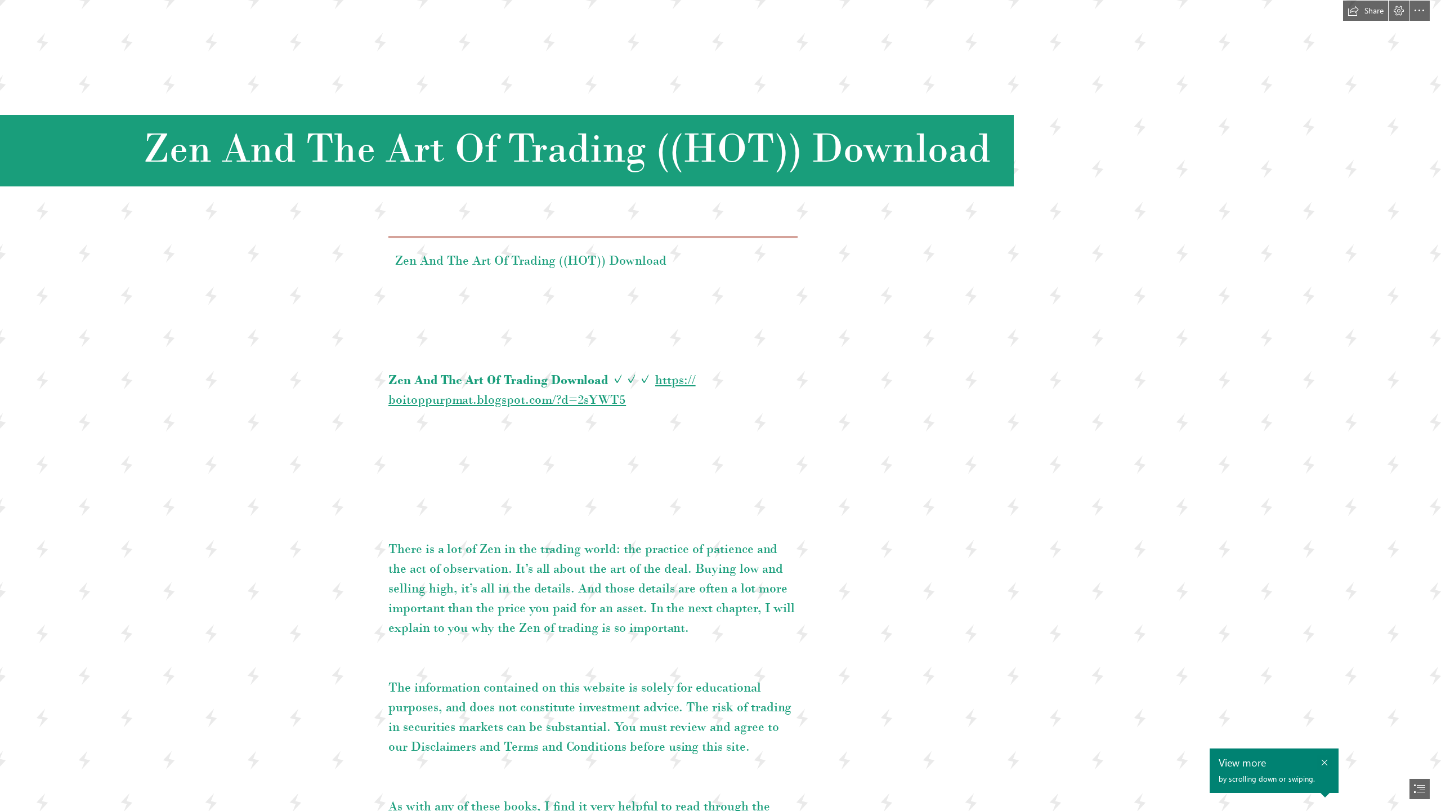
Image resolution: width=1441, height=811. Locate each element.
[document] (720, 405)
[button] (1365, 11)
